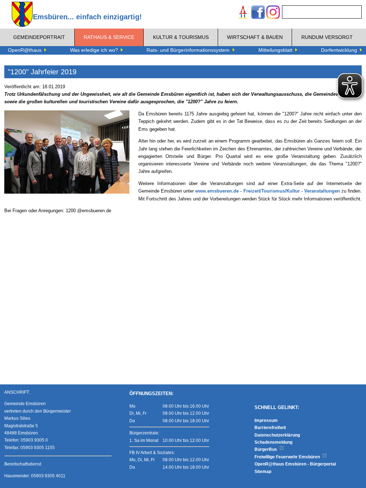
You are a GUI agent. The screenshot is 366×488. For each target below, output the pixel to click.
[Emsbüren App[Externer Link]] (243, 13)
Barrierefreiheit (270, 427)
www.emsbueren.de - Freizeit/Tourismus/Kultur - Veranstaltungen (267, 191)
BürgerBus (266, 449)
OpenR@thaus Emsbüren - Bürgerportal (295, 464)
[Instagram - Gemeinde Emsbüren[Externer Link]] (273, 13)
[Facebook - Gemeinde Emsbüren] (258, 13)
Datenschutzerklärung (277, 435)
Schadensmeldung (273, 442)
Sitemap (262, 471)
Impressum (266, 420)
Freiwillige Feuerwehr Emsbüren (287, 456)
